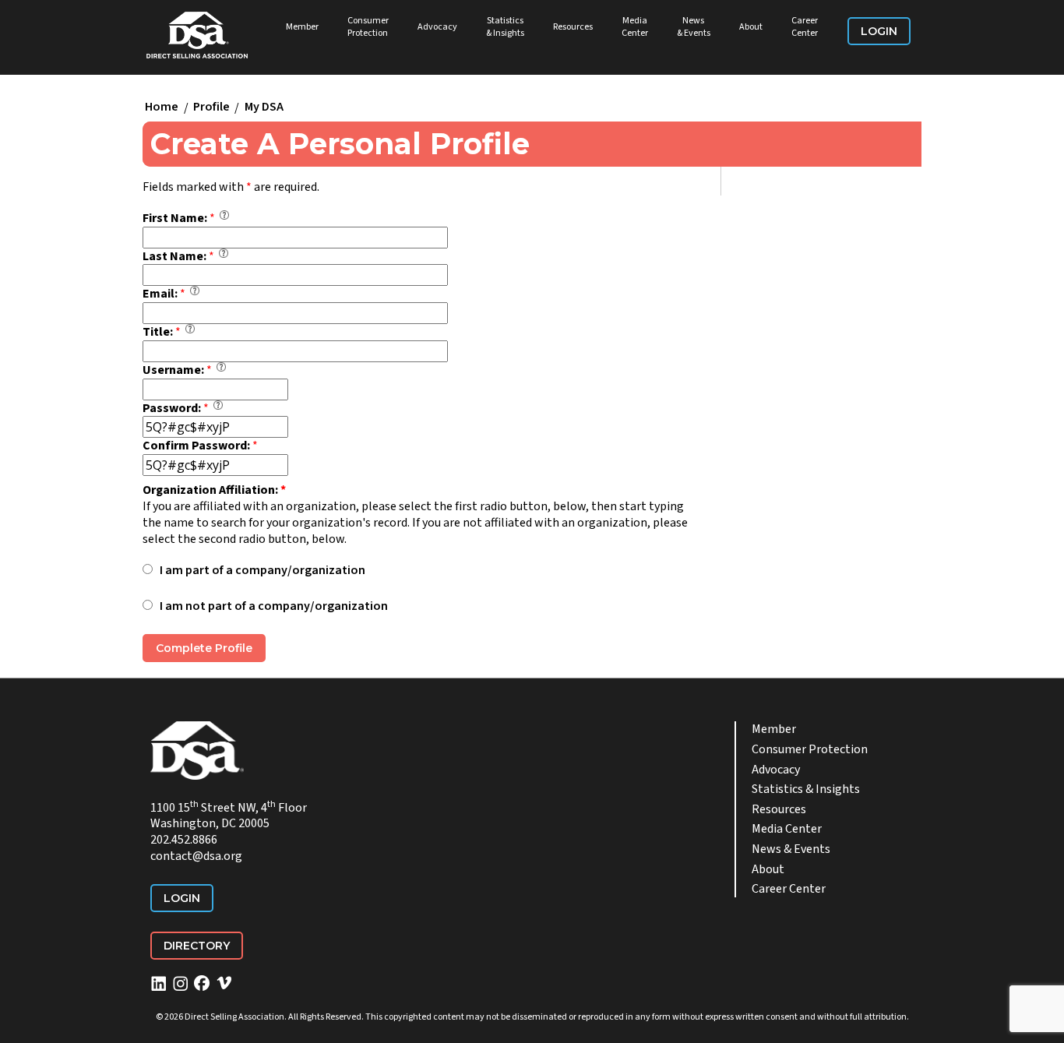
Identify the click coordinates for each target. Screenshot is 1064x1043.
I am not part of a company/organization (274, 606)
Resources (573, 26)
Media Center (635, 27)
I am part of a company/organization (262, 570)
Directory (197, 946)
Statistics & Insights (505, 27)
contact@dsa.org (196, 856)
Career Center (804, 27)
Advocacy (437, 26)
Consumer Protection (368, 27)
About (751, 26)
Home (161, 107)
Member (302, 26)
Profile (211, 107)
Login (879, 31)
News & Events (693, 27)
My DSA (264, 107)
